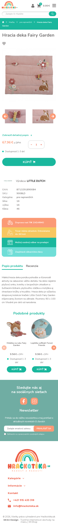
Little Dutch (36, 181)
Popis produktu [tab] (12, 266)
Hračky (12, 22)
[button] (29, 478)
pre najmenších (25, 22)
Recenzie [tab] (32, 266)
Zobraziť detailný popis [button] (15, 135)
